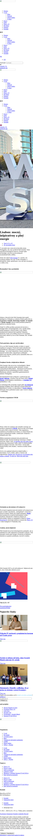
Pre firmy (6, 26)
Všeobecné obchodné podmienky (13, 740)
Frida (5, 22)
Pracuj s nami (7, 768)
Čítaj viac (3, 639)
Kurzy (5, 21)
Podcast (9, 16)
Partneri (6, 27)
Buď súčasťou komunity (11, 775)
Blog (8, 14)
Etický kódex (11, 17)
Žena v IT (6, 24)
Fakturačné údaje (9, 800)
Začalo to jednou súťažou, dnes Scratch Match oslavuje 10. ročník (15, 659)
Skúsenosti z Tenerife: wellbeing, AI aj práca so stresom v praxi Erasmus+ (14, 689)
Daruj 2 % (7, 766)
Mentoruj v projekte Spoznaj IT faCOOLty (16, 773)
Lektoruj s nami (8, 771)
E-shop (9, 19)
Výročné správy (8, 736)
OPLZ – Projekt (8, 745)
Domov (6, 11)
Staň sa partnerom (9, 770)
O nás (5, 12)
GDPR (6, 741)
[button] (16, 32)
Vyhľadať (3, 63)
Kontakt (6, 29)
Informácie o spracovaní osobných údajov (12, 835)
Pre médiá (6, 735)
